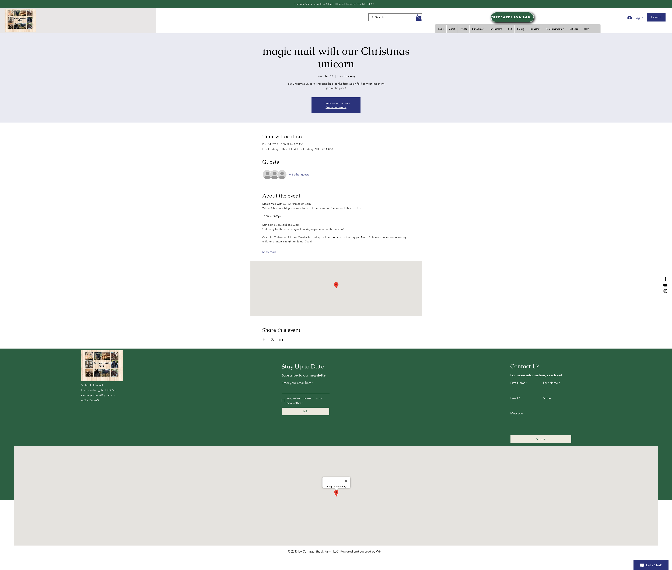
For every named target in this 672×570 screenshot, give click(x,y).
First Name (519, 383)
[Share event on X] (272, 339)
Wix (378, 551)
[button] (419, 17)
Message (516, 413)
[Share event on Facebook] (264, 339)
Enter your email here (298, 383)
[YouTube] (665, 285)
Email (515, 398)
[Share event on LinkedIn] (281, 339)
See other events (336, 107)
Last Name (551, 383)
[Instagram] (665, 291)
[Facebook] (665, 279)
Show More (269, 251)
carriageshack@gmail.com (99, 395)
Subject (548, 398)
